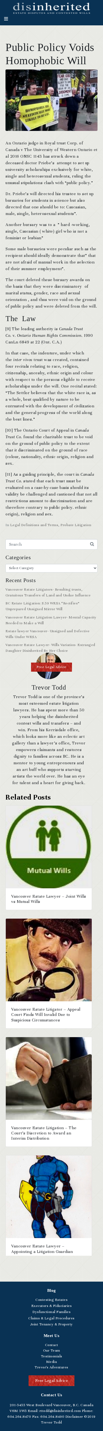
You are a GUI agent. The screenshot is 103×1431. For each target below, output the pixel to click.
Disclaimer (74, 1416)
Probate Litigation (75, 525)
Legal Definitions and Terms (34, 525)
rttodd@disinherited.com (59, 1411)
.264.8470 (19, 1416)
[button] (51, 667)
